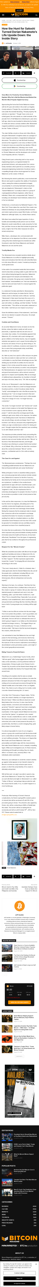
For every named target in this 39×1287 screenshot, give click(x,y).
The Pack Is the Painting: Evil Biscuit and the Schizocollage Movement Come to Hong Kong (24, 956)
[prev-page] (3, 975)
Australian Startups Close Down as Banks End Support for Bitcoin (29, 889)
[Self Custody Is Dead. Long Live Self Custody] (7, 968)
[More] (34, 73)
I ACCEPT (19, 10)
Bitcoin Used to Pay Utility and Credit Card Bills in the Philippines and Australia (10, 889)
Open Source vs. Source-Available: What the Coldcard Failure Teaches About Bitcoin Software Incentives (24, 947)
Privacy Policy (25, 2)
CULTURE (9, 20)
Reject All (19, 1278)
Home (3, 20)
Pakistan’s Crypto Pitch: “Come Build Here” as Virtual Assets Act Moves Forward (24, 1048)
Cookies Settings (19, 1273)
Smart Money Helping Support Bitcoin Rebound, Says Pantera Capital (24, 1017)
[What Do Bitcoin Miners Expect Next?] (7, 1157)
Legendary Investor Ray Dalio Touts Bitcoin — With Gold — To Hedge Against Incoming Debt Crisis (25, 1027)
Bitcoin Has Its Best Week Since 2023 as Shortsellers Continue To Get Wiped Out (25, 1038)
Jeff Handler (9, 43)
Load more (19, 1056)
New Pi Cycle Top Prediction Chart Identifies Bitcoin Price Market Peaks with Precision (25, 1191)
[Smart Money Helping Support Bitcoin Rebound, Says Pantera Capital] (7, 1018)
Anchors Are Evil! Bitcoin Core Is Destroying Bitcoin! (24, 1170)
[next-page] (6, 975)
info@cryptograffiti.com (9, 815)
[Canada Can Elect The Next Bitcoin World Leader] (7, 1182)
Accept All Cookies (19, 1283)
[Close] (36, 1264)
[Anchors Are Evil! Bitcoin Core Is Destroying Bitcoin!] (7, 1172)
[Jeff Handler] (3, 43)
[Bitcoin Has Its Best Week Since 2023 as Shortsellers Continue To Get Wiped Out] (7, 1039)
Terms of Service (14, 2)
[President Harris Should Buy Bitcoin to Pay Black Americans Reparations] (7, 1137)
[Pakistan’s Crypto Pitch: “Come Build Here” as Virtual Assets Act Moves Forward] (7, 1049)
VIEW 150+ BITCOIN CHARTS (19, 1002)
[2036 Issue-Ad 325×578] (19, 1091)
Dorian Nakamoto (11, 867)
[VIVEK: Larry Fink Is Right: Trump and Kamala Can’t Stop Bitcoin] (7, 1147)
